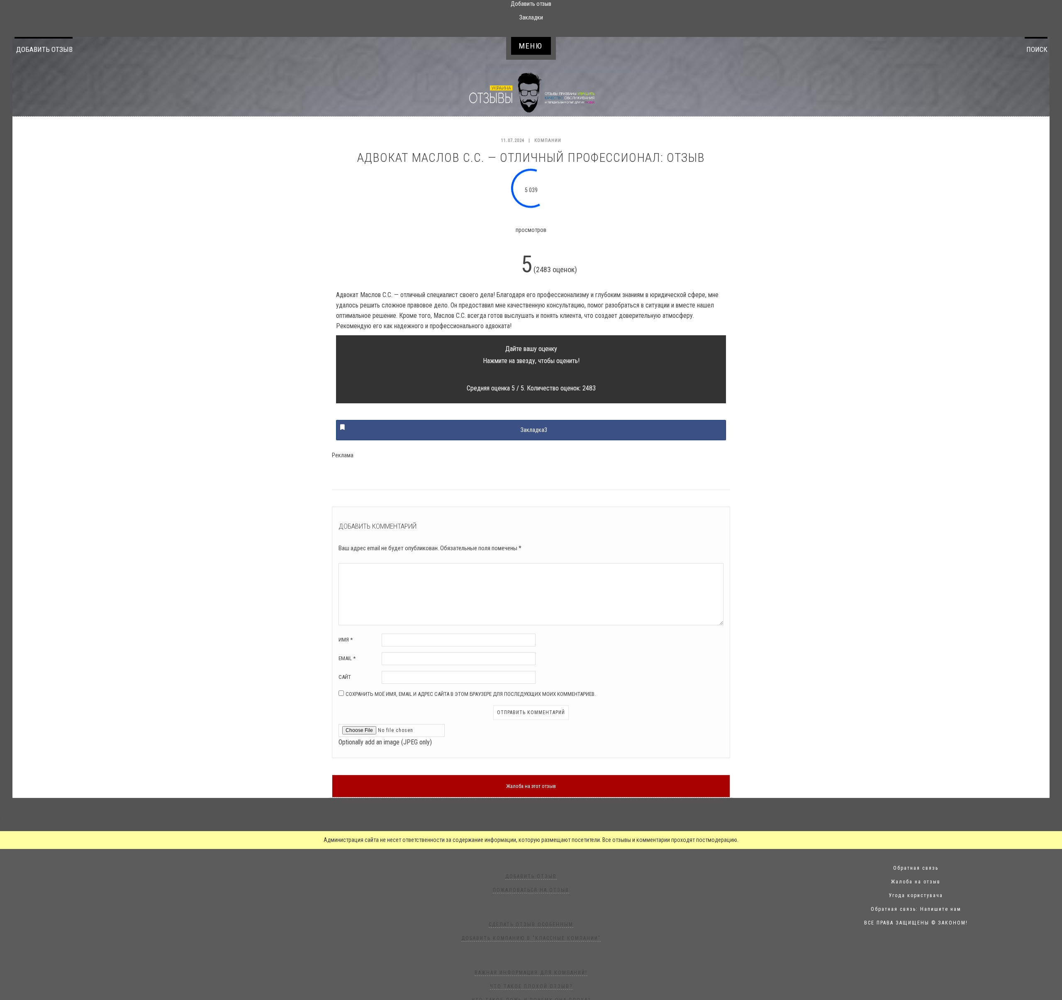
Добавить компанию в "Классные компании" (531, 938)
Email (347, 658)
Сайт (345, 677)
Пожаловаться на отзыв (531, 890)
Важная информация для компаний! (531, 973)
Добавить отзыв (44, 49)
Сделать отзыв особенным (531, 924)
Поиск (1036, 49)
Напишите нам (940, 909)
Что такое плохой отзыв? (531, 986)
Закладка (534, 430)
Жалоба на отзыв (915, 882)
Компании (547, 140)
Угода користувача (916, 895)
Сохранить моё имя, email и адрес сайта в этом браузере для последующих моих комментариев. (471, 694)
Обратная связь (915, 868)
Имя (346, 640)
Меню (531, 46)
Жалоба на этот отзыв (531, 786)
